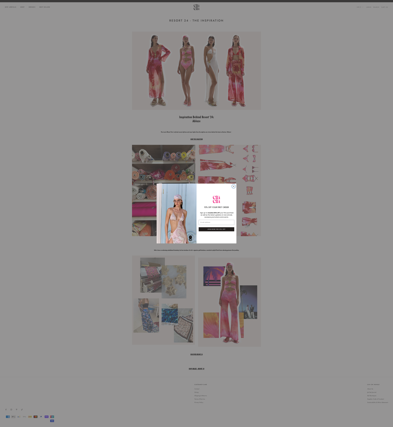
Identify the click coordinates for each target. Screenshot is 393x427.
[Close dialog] (234, 186)
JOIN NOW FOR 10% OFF (216, 229)
